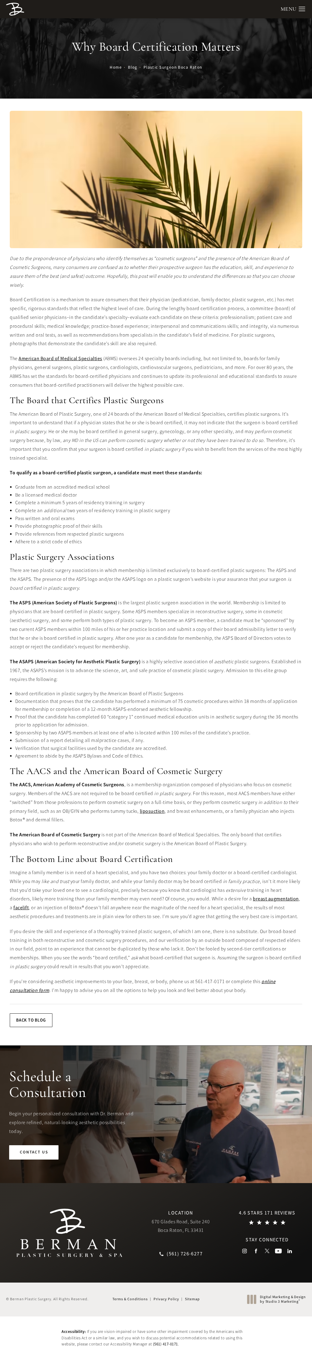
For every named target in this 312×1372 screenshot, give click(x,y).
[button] (302, 9)
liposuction (152, 811)
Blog (132, 67)
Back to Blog (31, 1020)
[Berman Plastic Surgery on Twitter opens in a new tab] (267, 1251)
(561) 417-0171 (165, 1344)
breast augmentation (276, 899)
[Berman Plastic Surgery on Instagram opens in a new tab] (244, 1251)
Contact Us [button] (284, 1358)
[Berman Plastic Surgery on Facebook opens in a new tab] (256, 1251)
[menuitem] (244, 1251)
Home (116, 67)
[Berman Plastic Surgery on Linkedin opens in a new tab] (289, 1251)
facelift (21, 908)
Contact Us (34, 1152)
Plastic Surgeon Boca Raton (173, 67)
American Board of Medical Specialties (60, 359)
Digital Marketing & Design (283, 1299)
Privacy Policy (166, 1299)
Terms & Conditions (130, 1299)
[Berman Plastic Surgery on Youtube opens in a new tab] (278, 1251)
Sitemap (192, 1299)
